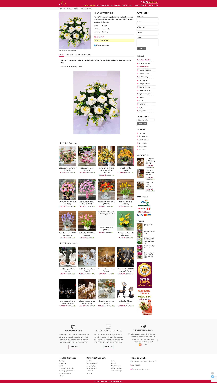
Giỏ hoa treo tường (116, 368)
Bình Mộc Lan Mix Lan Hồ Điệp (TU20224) (125, 234)
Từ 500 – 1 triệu (143, 140)
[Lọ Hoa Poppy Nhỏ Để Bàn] (106, 189)
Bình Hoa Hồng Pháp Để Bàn (148, 225)
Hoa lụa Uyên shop (117, 381)
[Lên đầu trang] (212, 373)
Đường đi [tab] (70, 55)
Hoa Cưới (141, 97)
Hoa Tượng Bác (115, 5)
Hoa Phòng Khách (103, 5)
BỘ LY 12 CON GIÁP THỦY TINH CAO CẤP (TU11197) (126, 270)
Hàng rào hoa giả (91, 368)
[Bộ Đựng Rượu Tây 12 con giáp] (87, 289)
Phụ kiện (89, 373)
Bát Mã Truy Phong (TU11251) (149, 184)
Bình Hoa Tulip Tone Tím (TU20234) (106, 229)
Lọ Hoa (141, 101)
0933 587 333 (104, 40)
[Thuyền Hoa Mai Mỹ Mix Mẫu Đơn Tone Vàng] (106, 156)
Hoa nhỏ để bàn (115, 366)
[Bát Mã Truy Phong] (140, 185)
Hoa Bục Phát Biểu (140, 5)
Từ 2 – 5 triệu (143, 146)
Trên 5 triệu (142, 150)
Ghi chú (139, 38)
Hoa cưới (113, 363)
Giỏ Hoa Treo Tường (144, 90)
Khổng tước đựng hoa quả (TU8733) (150, 173)
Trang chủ (62, 8)
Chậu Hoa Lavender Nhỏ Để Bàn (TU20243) (67, 234)
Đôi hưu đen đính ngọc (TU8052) (125, 302)
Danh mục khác (153, 5)
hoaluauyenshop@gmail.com (141, 369)
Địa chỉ (139, 32)
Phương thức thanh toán (108, 331)
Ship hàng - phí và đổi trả (66, 371)
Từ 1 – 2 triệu (143, 143)
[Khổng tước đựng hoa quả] (140, 173)
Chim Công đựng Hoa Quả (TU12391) (106, 302)
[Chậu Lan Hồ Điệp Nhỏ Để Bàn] (139, 248)
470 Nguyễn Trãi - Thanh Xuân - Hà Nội (144, 361)
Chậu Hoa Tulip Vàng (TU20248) (125, 203)
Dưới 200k (142, 133)
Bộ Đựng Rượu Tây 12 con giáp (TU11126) (87, 302)
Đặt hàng (142, 48)
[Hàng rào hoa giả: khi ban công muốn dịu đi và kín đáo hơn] (139, 240)
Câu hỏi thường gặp (65, 373)
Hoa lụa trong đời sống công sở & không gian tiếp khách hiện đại (149, 255)
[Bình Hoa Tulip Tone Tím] (106, 218)
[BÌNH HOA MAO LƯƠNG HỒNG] (87, 189)
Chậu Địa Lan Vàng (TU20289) (125, 169)
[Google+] (144, 2)
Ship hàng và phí (73, 331)
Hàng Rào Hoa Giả (144, 87)
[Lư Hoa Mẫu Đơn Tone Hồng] (67, 189)
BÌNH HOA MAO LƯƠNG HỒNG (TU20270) (87, 203)
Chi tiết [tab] (61, 55)
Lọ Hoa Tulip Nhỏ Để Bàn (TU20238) (86, 234)
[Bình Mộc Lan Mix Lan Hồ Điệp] (125, 221)
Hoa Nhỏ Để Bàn (144, 67)
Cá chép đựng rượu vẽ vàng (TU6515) (87, 270)
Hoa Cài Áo (142, 104)
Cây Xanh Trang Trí (144, 94)
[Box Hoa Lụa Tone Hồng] (87, 156)
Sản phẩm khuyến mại (68, 243)
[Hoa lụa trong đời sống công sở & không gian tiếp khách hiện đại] (139, 255)
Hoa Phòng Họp (127, 5)
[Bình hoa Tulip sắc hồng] (139, 233)
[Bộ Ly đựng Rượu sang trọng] (106, 257)
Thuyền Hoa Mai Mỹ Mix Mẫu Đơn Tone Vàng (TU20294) (106, 170)
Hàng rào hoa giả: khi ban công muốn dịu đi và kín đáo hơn (149, 240)
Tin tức (61, 366)
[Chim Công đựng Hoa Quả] (106, 289)
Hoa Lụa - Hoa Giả (72, 8)
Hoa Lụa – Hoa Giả (89, 5)
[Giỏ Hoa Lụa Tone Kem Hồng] (67, 156)
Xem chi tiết (73, 347)
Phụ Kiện (141, 107)
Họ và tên (140, 16)
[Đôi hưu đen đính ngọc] (125, 289)
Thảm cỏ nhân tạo (116, 371)
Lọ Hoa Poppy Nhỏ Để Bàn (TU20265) (106, 203)
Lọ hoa (113, 361)
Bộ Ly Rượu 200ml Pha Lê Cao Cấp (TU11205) (67, 302)
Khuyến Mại (142, 111)
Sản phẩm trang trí (92, 363)
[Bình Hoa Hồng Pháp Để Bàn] (139, 226)
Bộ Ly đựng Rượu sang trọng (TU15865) (106, 270)
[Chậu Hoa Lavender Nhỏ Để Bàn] (67, 221)
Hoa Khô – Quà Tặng (145, 70)
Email (139, 22)
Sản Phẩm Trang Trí (145, 63)
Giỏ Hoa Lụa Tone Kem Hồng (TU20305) (67, 169)
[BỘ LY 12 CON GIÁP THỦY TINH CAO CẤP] (125, 257)
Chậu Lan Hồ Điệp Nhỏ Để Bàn (149, 246)
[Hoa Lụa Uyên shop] (62, 3)
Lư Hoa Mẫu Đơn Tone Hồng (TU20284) (67, 203)
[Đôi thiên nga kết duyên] (67, 257)
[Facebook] (142, 2)
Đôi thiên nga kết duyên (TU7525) (68, 270)
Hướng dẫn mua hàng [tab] (83, 55)
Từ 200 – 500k (143, 136)
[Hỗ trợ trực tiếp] (212, 376)
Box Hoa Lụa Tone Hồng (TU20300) (87, 169)
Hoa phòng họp (91, 366)
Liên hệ (61, 376)
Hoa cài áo (89, 371)
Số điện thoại (141, 27)
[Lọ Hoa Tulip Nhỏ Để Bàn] (87, 221)
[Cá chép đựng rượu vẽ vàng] (87, 257)
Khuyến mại (62, 363)
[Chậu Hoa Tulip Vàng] (125, 189)
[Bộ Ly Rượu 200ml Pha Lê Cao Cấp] (67, 289)
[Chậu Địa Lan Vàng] (125, 156)
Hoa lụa (88, 361)
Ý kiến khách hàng (143, 330)
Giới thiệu (62, 361)
